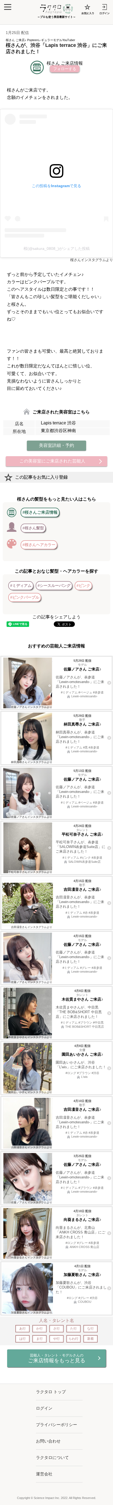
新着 (90, 1339)
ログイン (44, 1408)
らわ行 (73, 1339)
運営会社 (44, 1474)
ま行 (39, 1339)
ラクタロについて (52, 1457)
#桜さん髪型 (33, 528)
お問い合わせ (48, 1441)
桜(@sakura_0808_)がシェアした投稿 (57, 248)
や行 (56, 1339)
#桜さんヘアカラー (38, 544)
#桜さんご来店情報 (40, 512)
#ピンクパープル (24, 597)
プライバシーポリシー (56, 1424)
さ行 (56, 1328)
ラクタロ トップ (51, 1391)
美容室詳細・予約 (56, 445)
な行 (90, 1328)
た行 (73, 1328)
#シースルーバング (54, 585)
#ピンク (83, 585)
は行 (22, 1339)
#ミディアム (21, 585)
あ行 (22, 1328)
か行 (39, 1328)
